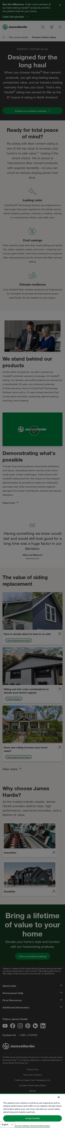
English (5, 1124)
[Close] (59, 1097)
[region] (32, 1111)
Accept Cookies (32, 1118)
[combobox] (7, 1124)
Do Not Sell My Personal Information (32, 1125)
